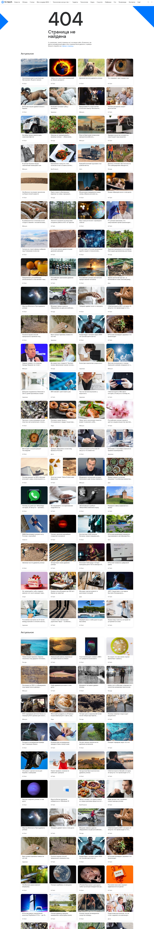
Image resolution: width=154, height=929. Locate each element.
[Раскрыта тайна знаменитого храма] (119, 499)
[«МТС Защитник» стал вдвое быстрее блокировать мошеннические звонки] (119, 585)
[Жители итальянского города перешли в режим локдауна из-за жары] (119, 357)
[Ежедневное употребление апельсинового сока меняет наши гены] (34, 271)
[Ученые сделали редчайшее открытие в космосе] (62, 528)
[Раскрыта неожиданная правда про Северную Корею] (34, 850)
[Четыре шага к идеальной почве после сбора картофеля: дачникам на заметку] (91, 821)
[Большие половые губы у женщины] (62, 100)
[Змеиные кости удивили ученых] (34, 556)
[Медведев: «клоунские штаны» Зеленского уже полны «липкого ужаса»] (91, 471)
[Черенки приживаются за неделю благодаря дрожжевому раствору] (119, 243)
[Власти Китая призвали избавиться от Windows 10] (62, 907)
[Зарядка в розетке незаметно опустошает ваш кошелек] (119, 129)
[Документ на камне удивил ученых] (91, 793)
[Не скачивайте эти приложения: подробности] (62, 499)
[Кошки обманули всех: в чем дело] (119, 186)
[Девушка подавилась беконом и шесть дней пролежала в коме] (34, 385)
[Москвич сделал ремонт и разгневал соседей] (91, 585)
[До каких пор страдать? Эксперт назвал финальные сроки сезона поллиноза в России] (62, 357)
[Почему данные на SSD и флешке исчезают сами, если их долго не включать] (34, 471)
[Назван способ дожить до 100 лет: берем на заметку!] (62, 585)
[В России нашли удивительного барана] (34, 100)
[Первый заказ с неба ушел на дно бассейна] (91, 613)
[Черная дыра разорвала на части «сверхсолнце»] (34, 642)
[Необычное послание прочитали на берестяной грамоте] (34, 186)
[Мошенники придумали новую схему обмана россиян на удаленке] (91, 186)
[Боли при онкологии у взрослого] (91, 357)
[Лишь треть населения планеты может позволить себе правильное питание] (91, 414)
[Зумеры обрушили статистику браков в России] (62, 442)
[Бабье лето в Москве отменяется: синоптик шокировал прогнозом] (119, 793)
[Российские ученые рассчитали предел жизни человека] (91, 271)
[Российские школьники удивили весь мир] (62, 271)
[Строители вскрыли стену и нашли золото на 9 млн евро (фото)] (119, 727)
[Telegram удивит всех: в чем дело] (91, 300)
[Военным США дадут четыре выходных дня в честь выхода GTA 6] (91, 556)
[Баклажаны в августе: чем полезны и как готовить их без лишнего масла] (62, 157)
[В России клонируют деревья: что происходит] (119, 328)
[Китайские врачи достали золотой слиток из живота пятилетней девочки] (62, 642)
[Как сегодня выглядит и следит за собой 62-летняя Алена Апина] (119, 642)
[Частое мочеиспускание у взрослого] (91, 385)
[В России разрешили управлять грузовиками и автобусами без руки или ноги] (119, 528)
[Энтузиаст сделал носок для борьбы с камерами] (34, 878)
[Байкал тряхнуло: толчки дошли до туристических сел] (91, 670)
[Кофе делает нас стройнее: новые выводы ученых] (119, 907)
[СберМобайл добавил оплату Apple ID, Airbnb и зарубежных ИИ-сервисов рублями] (91, 727)
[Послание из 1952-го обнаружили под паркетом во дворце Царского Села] (34, 793)
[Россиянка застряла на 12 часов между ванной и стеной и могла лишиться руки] (34, 613)
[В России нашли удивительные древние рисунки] (62, 243)
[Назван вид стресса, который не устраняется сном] (119, 613)
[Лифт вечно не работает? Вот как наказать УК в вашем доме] (62, 727)
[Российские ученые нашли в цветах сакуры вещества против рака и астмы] (119, 414)
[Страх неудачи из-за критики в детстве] (91, 642)
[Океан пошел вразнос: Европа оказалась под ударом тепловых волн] (34, 764)
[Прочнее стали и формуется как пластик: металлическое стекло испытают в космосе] (34, 414)
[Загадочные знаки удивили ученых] (62, 556)
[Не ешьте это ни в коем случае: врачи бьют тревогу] (119, 764)
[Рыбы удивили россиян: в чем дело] (62, 793)
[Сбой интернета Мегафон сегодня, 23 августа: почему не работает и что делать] (119, 385)
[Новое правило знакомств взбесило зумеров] (62, 878)
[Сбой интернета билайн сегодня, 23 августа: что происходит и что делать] (119, 878)
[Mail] (2, 2)
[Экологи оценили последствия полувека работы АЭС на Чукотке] (62, 214)
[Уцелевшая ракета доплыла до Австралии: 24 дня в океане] (34, 72)
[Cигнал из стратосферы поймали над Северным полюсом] (34, 243)
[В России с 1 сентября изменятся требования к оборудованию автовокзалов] (34, 670)
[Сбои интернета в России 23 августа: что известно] (91, 442)
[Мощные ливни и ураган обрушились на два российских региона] (62, 300)
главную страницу (67, 46)
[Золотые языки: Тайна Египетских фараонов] (62, 471)
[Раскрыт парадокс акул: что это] (119, 850)
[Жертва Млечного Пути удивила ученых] (34, 300)
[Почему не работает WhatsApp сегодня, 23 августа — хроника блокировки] (34, 499)
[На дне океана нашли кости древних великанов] (91, 850)
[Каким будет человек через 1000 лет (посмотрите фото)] (91, 328)
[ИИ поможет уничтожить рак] (62, 385)
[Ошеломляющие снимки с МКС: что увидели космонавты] (91, 764)
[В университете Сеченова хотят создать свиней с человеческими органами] (34, 214)
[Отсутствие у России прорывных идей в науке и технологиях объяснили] (91, 243)
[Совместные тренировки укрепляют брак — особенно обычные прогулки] (62, 613)
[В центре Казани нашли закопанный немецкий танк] (34, 157)
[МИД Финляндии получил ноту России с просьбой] (34, 528)
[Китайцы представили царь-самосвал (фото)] (34, 129)
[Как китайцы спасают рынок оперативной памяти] (62, 699)
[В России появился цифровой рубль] (119, 556)
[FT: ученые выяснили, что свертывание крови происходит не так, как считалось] (119, 214)
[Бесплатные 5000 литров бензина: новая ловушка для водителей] (91, 528)
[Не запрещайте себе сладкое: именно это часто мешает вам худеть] (34, 585)
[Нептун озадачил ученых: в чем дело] (34, 907)
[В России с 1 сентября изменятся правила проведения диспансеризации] (119, 442)
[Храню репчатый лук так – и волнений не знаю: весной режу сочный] (119, 271)
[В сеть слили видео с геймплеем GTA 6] (34, 699)
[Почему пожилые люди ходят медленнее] (119, 821)
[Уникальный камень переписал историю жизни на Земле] (62, 764)
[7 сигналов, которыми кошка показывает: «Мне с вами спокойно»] (119, 670)
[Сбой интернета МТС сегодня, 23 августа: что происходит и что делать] (119, 300)
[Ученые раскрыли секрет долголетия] (119, 100)
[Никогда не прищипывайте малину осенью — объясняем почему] (62, 129)
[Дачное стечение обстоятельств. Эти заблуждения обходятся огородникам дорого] (119, 157)
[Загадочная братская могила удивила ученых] (91, 878)
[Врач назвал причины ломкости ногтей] (62, 328)
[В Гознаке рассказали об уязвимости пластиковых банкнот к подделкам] (119, 699)
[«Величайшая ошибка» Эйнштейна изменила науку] (91, 499)
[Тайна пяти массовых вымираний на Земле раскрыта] (62, 72)
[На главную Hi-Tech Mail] (8, 2)
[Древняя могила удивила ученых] (91, 72)
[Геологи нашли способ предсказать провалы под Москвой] (34, 328)
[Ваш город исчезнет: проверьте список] (91, 214)
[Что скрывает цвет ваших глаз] (119, 72)
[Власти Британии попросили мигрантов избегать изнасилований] (91, 129)
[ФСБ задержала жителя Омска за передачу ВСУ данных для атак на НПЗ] (34, 821)
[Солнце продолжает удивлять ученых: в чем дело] (62, 670)
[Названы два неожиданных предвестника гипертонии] (62, 850)
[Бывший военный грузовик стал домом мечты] (91, 157)
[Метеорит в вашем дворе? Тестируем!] (34, 442)
